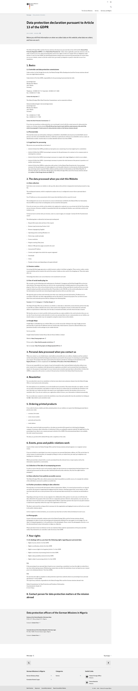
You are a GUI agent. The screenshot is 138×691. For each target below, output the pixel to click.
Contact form (35, 622)
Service (96, 10)
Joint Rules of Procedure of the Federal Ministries (63, 361)
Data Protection (30, 688)
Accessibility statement (46, 688)
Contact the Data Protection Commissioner (38, 120)
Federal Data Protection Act (53, 51)
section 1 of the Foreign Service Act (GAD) (41, 172)
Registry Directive (31, 361)
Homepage (29, 15)
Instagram (39, 302)
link (30, 398)
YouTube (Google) (48, 302)
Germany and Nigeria (106, 10)
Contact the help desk (32, 96)
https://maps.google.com (37, 338)
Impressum (37, 688)
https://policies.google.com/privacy (44, 342)
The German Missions (87, 10)
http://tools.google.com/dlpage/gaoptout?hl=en (47, 345)
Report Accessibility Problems (59, 688)
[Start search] (110, 6)
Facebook (29, 302)
